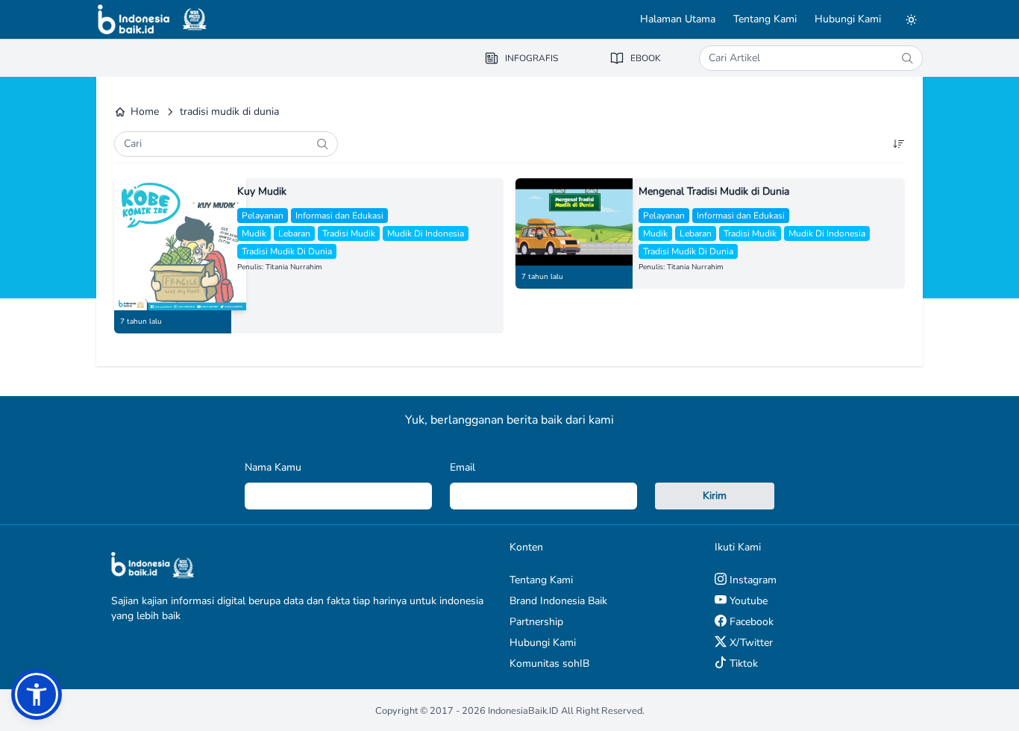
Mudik (254, 233)
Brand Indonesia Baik (558, 601)
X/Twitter (750, 643)
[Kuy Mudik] (172, 244)
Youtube (747, 601)
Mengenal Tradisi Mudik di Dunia (714, 191)
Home (145, 111)
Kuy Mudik (261, 191)
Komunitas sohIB (549, 663)
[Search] (907, 58)
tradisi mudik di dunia (287, 251)
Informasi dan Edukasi (339, 216)
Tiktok (742, 663)
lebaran (294, 233)
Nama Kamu (273, 467)
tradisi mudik (348, 233)
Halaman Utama (677, 19)
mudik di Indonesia (425, 233)
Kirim (715, 496)
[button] (36, 694)
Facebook (750, 622)
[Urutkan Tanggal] (899, 144)
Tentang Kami (765, 19)
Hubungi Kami (848, 19)
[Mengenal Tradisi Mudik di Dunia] (574, 222)
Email (462, 467)
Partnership (536, 622)
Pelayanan (262, 216)
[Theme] (911, 19)
